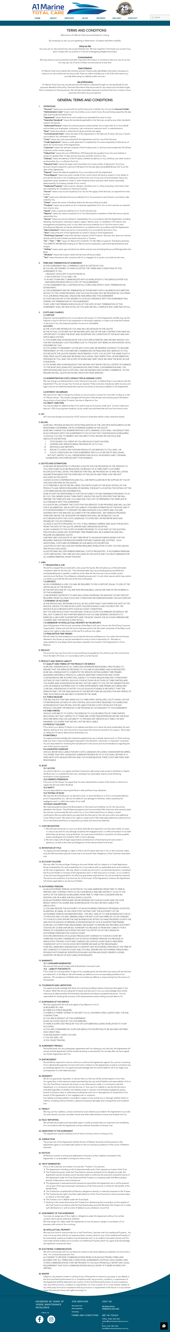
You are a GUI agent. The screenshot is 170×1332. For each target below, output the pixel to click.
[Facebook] (39, 1319)
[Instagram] (51, 1319)
